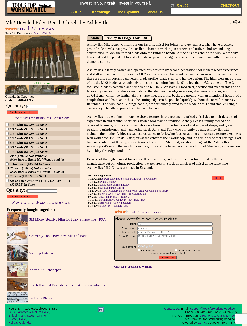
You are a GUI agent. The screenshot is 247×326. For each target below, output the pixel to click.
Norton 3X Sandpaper (45, 270)
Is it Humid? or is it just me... (114, 196)
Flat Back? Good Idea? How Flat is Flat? (123, 199)
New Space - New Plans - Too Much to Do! (123, 193)
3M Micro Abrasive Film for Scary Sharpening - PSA (67, 219)
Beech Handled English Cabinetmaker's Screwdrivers (67, 285)
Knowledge (101, 12)
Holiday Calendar (20, 322)
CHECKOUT (230, 5)
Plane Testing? (108, 181)
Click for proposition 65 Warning (133, 266)
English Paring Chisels (112, 187)
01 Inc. (202, 322)
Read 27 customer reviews (144, 212)
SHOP (76, 12)
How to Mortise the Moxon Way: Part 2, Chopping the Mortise (135, 190)
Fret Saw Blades (40, 298)
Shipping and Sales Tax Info (27, 315)
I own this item (148, 250)
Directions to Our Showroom (218, 315)
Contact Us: (172, 308)
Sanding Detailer (41, 253)
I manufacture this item (189, 250)
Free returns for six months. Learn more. (41, 118)
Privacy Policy (17, 319)
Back (218, 178)
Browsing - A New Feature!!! (116, 202)
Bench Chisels (42, 33)
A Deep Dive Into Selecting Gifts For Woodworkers (129, 178)
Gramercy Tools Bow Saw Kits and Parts (58, 236)
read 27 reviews (36, 28)
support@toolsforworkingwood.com (213, 308)
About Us (155, 12)
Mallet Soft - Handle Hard (114, 205)
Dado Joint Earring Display (114, 184)
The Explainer (128, 12)
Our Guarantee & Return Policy (29, 312)
